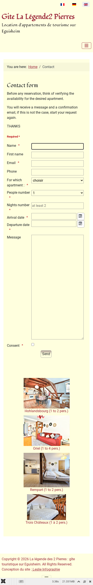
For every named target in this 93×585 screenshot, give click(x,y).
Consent (13, 346)
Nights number (18, 205)
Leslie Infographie (46, 569)
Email (11, 163)
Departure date (18, 225)
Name (11, 146)
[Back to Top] (85, 577)
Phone (12, 171)
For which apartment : (15, 182)
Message (14, 237)
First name (15, 154)
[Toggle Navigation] (86, 45)
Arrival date (15, 217)
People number (18, 192)
